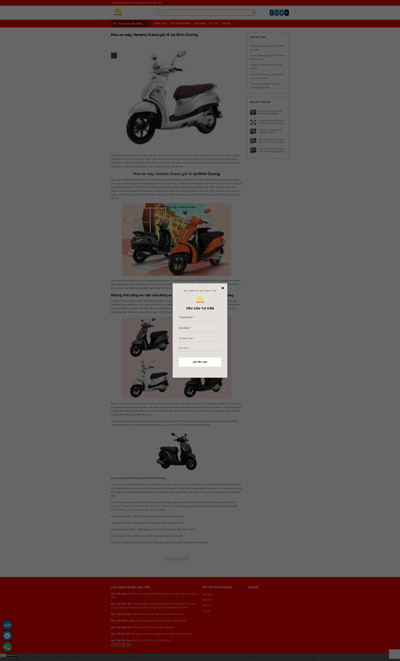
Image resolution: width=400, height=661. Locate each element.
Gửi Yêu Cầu (200, 362)
